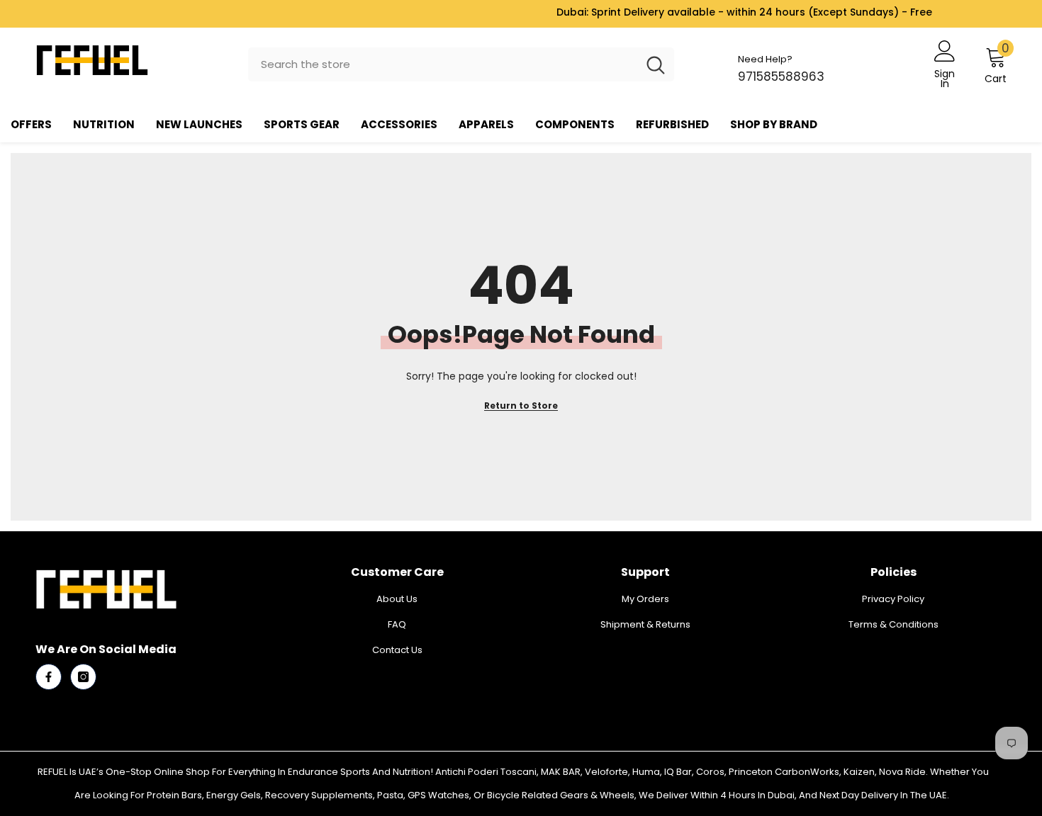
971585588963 (781, 76)
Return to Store (521, 406)
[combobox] (442, 64)
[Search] (461, 64)
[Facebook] (48, 677)
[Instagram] (83, 677)
